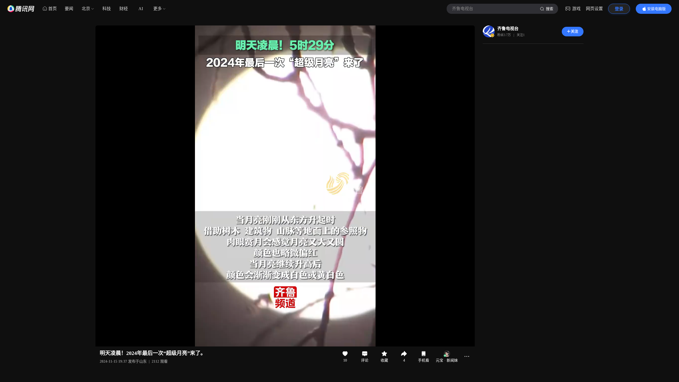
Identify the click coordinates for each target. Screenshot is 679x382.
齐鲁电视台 (508, 28)
